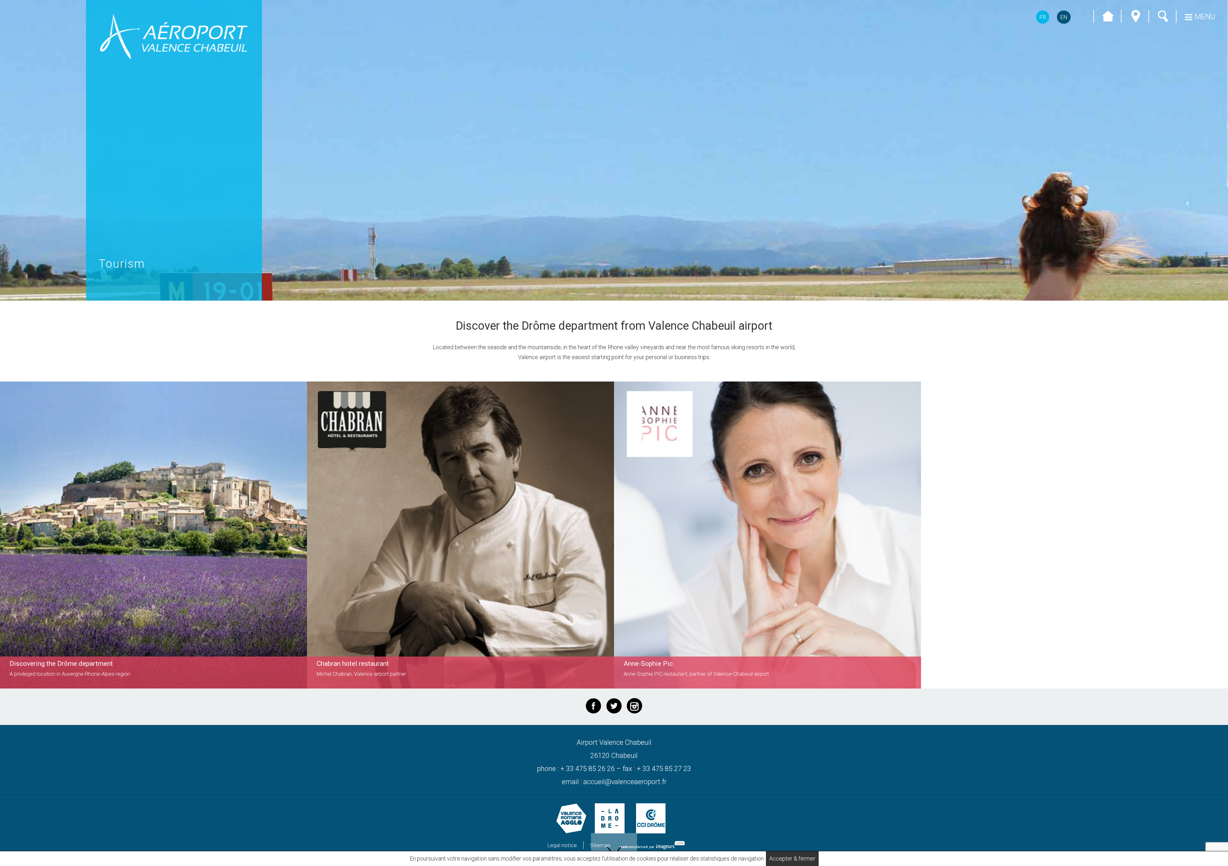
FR (1042, 17)
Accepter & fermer (792, 858)
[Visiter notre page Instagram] (634, 705)
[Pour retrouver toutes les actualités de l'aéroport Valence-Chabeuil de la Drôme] (614, 705)
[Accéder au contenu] (614, 849)
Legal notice (562, 845)
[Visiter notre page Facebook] (593, 705)
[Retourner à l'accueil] (174, 36)
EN (1063, 17)
